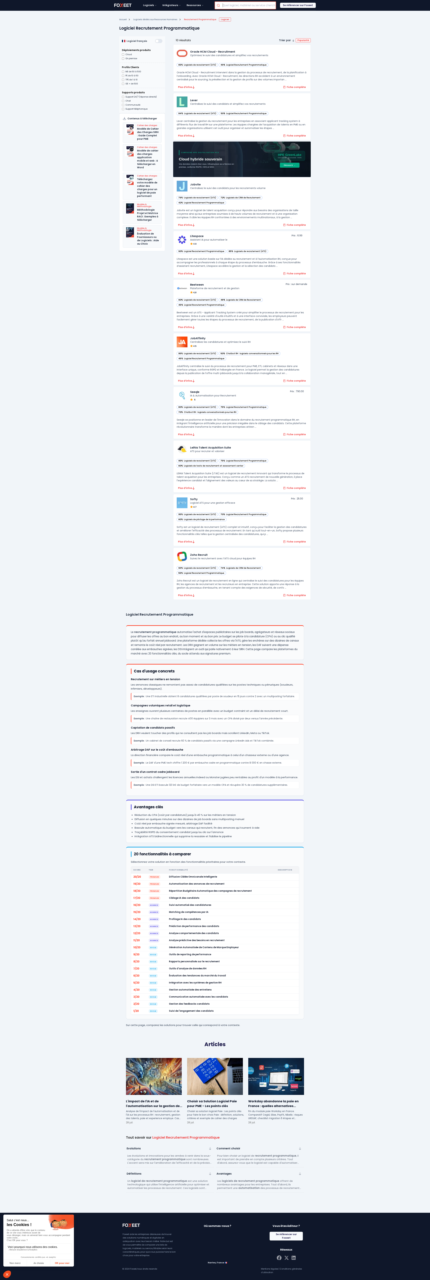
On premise (131, 58)
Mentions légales (269, 1268)
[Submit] (219, 5)
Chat (128, 101)
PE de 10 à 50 (131, 75)
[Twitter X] (286, 1257)
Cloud (128, 54)
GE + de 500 (131, 83)
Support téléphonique (136, 109)
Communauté (132, 105)
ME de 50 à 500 (133, 71)
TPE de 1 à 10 (131, 79)
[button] (295, 40)
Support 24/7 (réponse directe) (141, 96)
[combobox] (245, 5)
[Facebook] (279, 1257)
